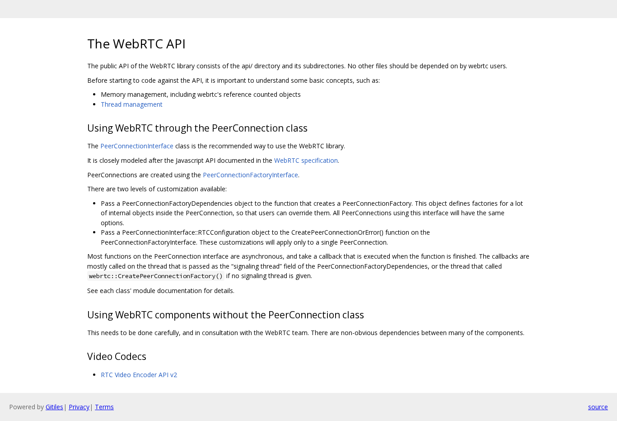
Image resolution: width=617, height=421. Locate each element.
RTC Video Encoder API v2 (139, 374)
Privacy (79, 406)
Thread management (132, 104)
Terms (104, 406)
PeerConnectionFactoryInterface (250, 174)
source (598, 406)
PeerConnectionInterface (136, 146)
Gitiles (54, 406)
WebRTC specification (306, 160)
